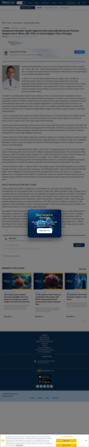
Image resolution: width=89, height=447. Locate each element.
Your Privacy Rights (66, 436)
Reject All (66, 440)
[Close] (86, 440)
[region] (44, 440)
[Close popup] (59, 212)
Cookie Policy (19, 445)
